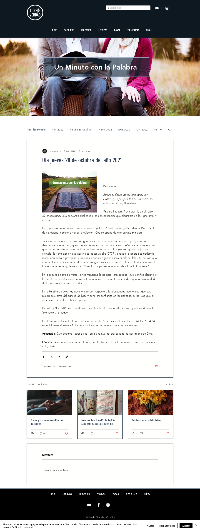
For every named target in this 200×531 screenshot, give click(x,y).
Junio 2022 (124, 129)
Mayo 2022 (105, 129)
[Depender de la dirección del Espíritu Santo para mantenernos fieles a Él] (100, 402)
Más (156, 129)
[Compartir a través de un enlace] (66, 356)
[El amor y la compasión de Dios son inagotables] (49, 402)
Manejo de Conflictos (81, 129)
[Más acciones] (156, 151)
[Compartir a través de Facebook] (43, 356)
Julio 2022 (142, 129)
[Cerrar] (196, 526)
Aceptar (186, 525)
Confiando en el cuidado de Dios (146, 420)
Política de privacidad (22, 527)
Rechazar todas (167, 525)
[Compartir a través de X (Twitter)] (51, 356)
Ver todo (169, 383)
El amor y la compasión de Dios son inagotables (47, 422)
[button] (69, 30)
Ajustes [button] (150, 525)
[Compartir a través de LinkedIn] (59, 356)
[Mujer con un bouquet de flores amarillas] (150, 402)
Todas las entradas (36, 129)
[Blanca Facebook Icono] (162, 8)
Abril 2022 (58, 129)
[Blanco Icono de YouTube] (157, 8)
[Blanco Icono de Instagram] (167, 8)
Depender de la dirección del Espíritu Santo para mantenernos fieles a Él (98, 422)
